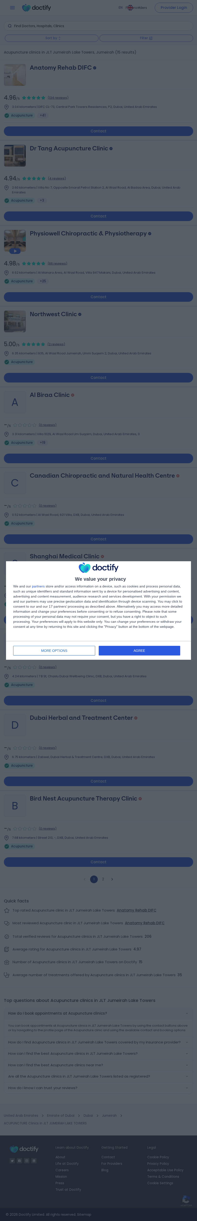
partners (38, 586)
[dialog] (98, 610)
